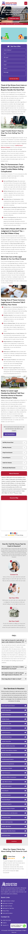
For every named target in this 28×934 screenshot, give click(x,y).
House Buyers (5, 790)
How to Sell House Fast (7, 822)
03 (11, 608)
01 (11, 561)
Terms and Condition (8, 913)
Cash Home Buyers (6, 714)
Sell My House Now (6, 741)
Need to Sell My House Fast (8, 746)
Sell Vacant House (6, 817)
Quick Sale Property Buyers (8, 705)
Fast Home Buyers (6, 799)
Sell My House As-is (6, 728)
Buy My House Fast (6, 755)
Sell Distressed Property (8, 759)
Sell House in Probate (7, 768)
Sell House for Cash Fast (8, 908)
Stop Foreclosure (6, 772)
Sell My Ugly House (6, 826)
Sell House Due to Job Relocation (10, 813)
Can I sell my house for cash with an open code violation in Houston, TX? (13, 641)
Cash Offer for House (7, 781)
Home (2, 23)
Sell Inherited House (6, 737)
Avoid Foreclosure (6, 732)
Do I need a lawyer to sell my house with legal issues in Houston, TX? (13, 674)
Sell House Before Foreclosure (9, 777)
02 (11, 584)
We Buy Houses (5, 719)
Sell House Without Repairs (8, 808)
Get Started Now (10, 434)
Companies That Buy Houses (8, 831)
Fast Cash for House (7, 906)
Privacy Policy (6, 910)
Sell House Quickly (6, 795)
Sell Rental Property (6, 804)
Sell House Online (6, 835)
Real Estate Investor (7, 786)
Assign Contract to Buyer (9, 901)
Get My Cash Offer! (14, 78)
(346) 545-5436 (14, 18)
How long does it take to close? (11, 679)
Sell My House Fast (6, 710)
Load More (14, 841)
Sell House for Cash (6, 723)
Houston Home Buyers (16, 930)
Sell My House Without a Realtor (9, 750)
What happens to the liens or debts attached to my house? (13, 667)
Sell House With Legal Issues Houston (14, 23)
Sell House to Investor (8, 903)
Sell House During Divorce (8, 764)
